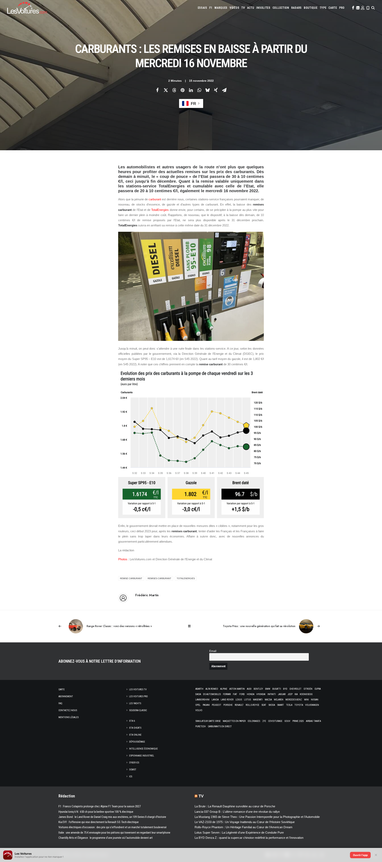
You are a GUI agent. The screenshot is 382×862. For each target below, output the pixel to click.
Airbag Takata (313, 721)
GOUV (287, 721)
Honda (250, 694)
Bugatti (276, 688)
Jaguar (282, 694)
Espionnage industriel (141, 755)
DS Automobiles (212, 694)
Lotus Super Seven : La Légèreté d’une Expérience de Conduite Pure (239, 832)
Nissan (314, 699)
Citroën (308, 688)
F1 (210, 7)
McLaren (278, 699)
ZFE (264, 721)
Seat (263, 705)
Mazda (268, 699)
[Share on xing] (216, 90)
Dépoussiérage (137, 741)
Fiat (235, 694)
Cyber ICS (134, 762)
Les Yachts (135, 703)
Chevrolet (295, 688)
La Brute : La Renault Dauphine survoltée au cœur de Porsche (235, 806)
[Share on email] (224, 90)
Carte (61, 689)
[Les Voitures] (27, 8)
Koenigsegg (306, 694)
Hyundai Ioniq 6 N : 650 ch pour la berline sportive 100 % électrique (95, 812)
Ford (242, 694)
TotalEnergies (160, 209)
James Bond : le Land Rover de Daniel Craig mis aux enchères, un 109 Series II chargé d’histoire (112, 817)
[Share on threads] (174, 90)
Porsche (228, 705)
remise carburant (131, 578)
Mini (306, 699)
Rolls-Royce (252, 705)
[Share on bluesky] (207, 90)
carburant (155, 199)
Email (212, 651)
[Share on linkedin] (191, 90)
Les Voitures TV (138, 689)
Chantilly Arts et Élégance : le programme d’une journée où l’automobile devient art (105, 838)
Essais (202, 7)
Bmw (267, 688)
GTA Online (135, 734)
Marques (220, 7)
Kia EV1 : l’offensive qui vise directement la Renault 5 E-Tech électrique (98, 822)
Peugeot (216, 705)
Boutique (311, 7)
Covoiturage (275, 721)
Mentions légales (68, 717)
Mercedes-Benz (294, 699)
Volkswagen (312, 705)
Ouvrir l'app (360, 855)
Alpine (223, 688)
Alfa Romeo (212, 688)
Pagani (206, 705)
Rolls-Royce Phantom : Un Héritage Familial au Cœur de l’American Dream (243, 827)
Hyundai (260, 694)
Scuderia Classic (138, 710)
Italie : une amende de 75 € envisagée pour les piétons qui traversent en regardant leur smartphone (114, 832)
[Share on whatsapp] (199, 90)
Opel (198, 705)
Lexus (239, 699)
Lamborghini (202, 699)
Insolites (263, 7)
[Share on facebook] (157, 90)
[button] (353, 8)
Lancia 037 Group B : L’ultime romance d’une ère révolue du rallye (237, 811)
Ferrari (227, 694)
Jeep (290, 694)
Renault (239, 705)
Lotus (247, 699)
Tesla (289, 705)
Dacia (198, 694)
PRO (342, 7)
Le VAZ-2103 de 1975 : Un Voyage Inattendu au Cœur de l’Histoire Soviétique (245, 822)
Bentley (258, 688)
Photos (122, 559)
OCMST (132, 769)
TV (243, 7)
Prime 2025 (298, 721)
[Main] (191, 626)
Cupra (318, 688)
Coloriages (254, 721)
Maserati (258, 699)
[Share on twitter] (166, 90)
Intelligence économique (143, 748)
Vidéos (234, 7)
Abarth (199, 688)
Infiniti (272, 694)
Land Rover (227, 699)
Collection (281, 7)
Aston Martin (237, 688)
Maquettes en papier (234, 721)
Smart (280, 705)
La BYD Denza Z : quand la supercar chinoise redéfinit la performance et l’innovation (249, 837)
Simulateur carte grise (208, 721)
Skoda (271, 705)
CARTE (332, 7)
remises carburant (159, 578)
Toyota (298, 705)
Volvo (198, 710)
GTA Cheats (135, 727)
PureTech (200, 726)
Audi (249, 688)
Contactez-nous (67, 710)
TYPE (323, 7)
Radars (296, 7)
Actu (250, 7)
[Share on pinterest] (182, 90)
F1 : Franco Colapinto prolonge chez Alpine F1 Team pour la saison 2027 (99, 806)
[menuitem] (202, 8)
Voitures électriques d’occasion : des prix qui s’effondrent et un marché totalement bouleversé (112, 827)
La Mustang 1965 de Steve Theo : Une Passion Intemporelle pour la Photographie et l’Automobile (257, 816)
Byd (285, 688)
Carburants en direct (220, 726)
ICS (130, 776)
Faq (60, 703)
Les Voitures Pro (138, 696)
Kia (296, 694)
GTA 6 (132, 720)
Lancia (215, 699)
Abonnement (65, 696)
